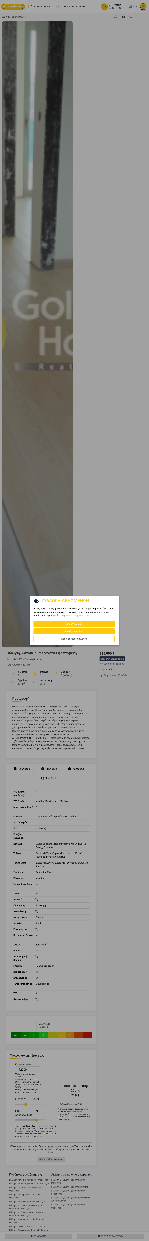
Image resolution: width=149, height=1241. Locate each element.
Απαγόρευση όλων (74, 631)
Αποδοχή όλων (74, 623)
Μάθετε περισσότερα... (78, 615)
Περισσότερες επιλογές (74, 638)
